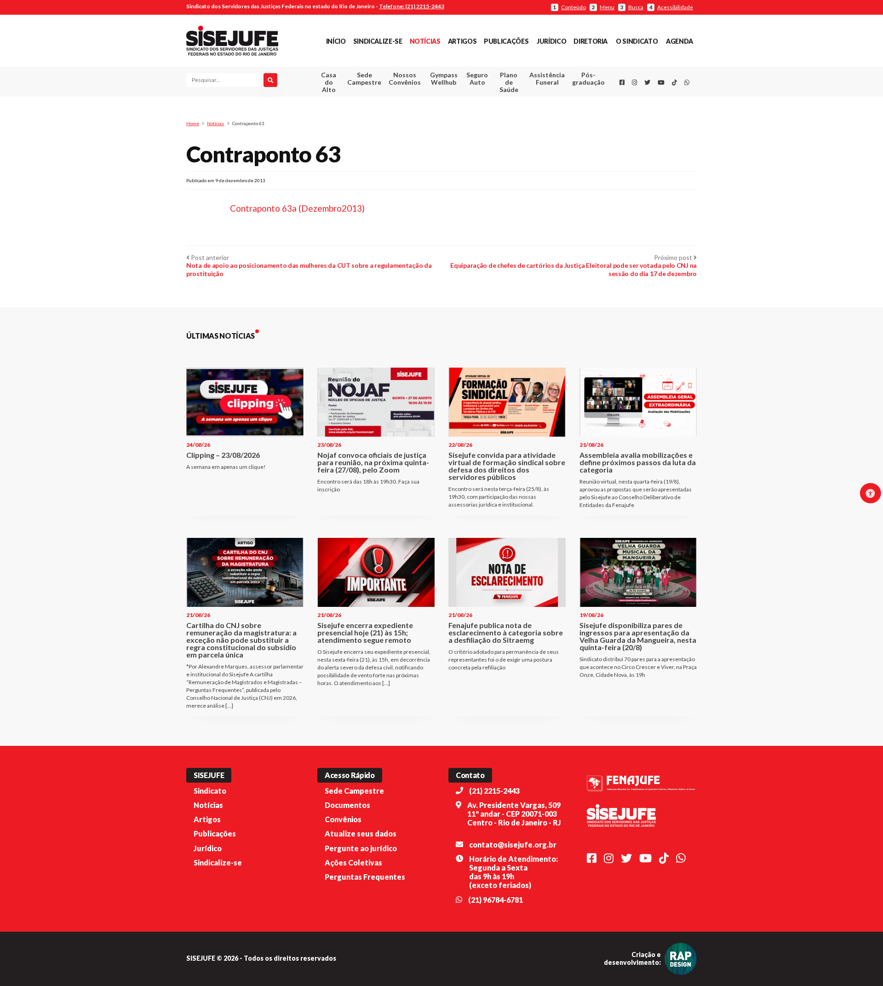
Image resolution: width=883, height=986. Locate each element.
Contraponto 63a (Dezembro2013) (297, 208)
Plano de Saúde (508, 82)
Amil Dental (533, 112)
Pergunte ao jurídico (361, 848)
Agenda (679, 41)
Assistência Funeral (547, 78)
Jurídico (551, 41)
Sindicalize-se (377, 41)
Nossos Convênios (405, 78)
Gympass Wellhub (444, 78)
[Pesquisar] (270, 80)
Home (192, 123)
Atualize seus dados (360, 833)
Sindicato (210, 790)
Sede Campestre (364, 78)
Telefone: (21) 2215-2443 (411, 6)
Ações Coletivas (353, 862)
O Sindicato (637, 41)
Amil (533, 101)
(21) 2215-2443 (494, 790)
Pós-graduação (588, 78)
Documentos (347, 805)
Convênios (343, 819)
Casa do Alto (328, 82)
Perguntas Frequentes (365, 876)
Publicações (506, 41)
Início (336, 41)
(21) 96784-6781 (495, 899)
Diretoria (590, 41)
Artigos (462, 41)
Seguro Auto (477, 78)
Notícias (425, 41)
